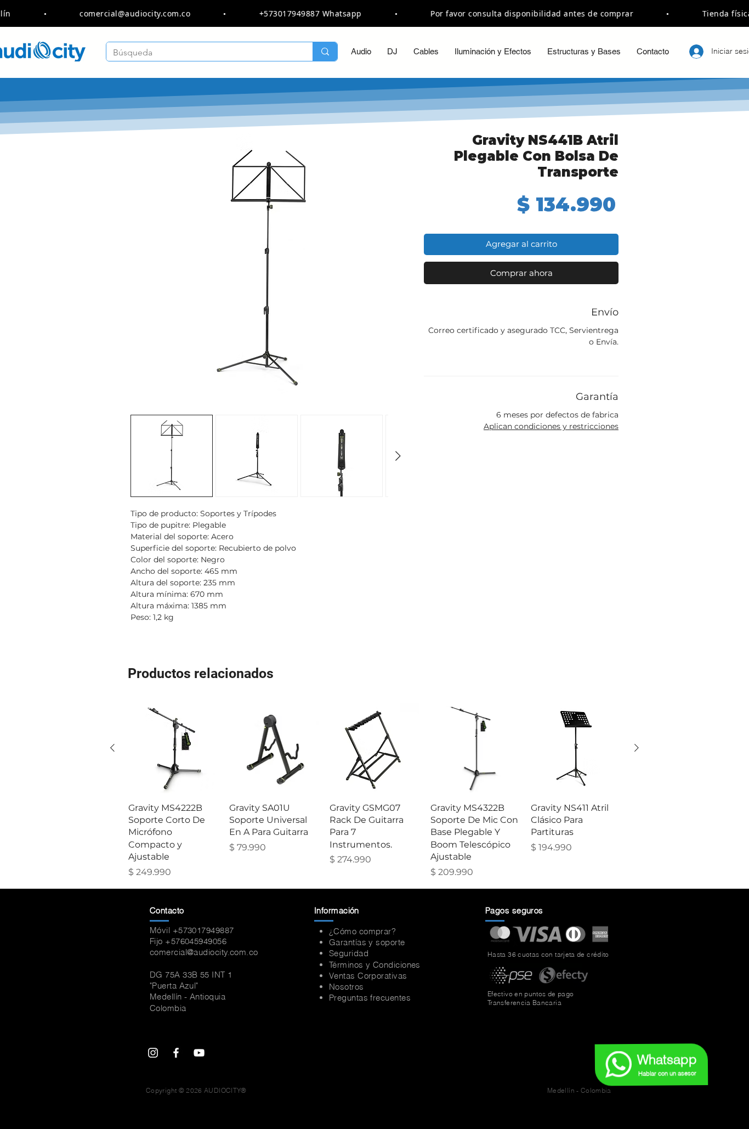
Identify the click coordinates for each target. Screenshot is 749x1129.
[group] (374, 791)
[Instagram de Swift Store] (153, 1052)
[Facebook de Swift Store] (176, 1052)
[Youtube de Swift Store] (199, 1052)
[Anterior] (112, 747)
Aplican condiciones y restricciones (551, 426)
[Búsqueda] (325, 51)
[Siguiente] (636, 747)
